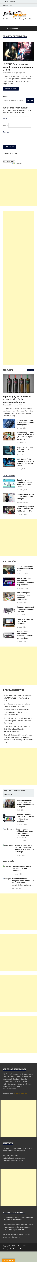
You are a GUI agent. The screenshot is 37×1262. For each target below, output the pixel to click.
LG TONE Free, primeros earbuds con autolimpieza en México (18, 67)
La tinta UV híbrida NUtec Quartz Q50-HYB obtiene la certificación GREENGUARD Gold (17, 729)
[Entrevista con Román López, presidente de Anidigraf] (9, 494)
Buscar (5, 97)
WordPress (13, 1249)
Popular (7, 791)
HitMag (20, 1249)
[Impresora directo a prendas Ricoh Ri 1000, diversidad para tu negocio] (9, 800)
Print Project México (20, 1246)
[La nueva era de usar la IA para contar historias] (9, 447)
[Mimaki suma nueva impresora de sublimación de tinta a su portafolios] (9, 579)
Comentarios (19, 791)
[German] (5, 159)
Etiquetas (8, 795)
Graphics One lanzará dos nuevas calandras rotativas (25, 609)
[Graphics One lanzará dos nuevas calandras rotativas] (9, 607)
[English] (3, 159)
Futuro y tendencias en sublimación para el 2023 (25, 568)
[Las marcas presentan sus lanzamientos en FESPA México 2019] (9, 507)
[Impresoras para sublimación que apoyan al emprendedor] (9, 593)
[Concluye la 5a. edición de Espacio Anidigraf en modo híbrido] (9, 480)
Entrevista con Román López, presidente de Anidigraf (25, 497)
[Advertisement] (18, 187)
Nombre (5, 125)
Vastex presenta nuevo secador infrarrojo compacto (22, 869)
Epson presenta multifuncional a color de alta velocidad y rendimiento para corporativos (24, 833)
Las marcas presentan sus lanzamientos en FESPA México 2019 (25, 509)
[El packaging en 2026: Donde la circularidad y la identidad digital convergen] (9, 433)
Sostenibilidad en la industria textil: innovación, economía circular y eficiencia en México (16, 712)
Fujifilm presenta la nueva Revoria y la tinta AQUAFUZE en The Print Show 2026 (18, 698)
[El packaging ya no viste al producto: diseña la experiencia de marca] (18, 375)
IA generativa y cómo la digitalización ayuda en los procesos (25, 423)
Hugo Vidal (22, 72)
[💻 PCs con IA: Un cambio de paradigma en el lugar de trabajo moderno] (9, 459)
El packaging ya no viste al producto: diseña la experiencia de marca (17, 399)
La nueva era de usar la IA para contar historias (25, 449)
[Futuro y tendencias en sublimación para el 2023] (9, 566)
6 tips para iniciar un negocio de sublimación (25, 622)
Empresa (6, 132)
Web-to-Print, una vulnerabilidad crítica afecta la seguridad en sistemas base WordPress (18, 720)
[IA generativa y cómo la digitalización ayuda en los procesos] (9, 420)
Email (5, 119)
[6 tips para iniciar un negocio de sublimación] (9, 619)
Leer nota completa (10, 88)
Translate (19, 164)
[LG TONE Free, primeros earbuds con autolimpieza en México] (18, 51)
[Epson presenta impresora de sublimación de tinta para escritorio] (9, 632)
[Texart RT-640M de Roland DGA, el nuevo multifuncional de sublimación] (9, 815)
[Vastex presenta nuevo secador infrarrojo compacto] (7, 866)
